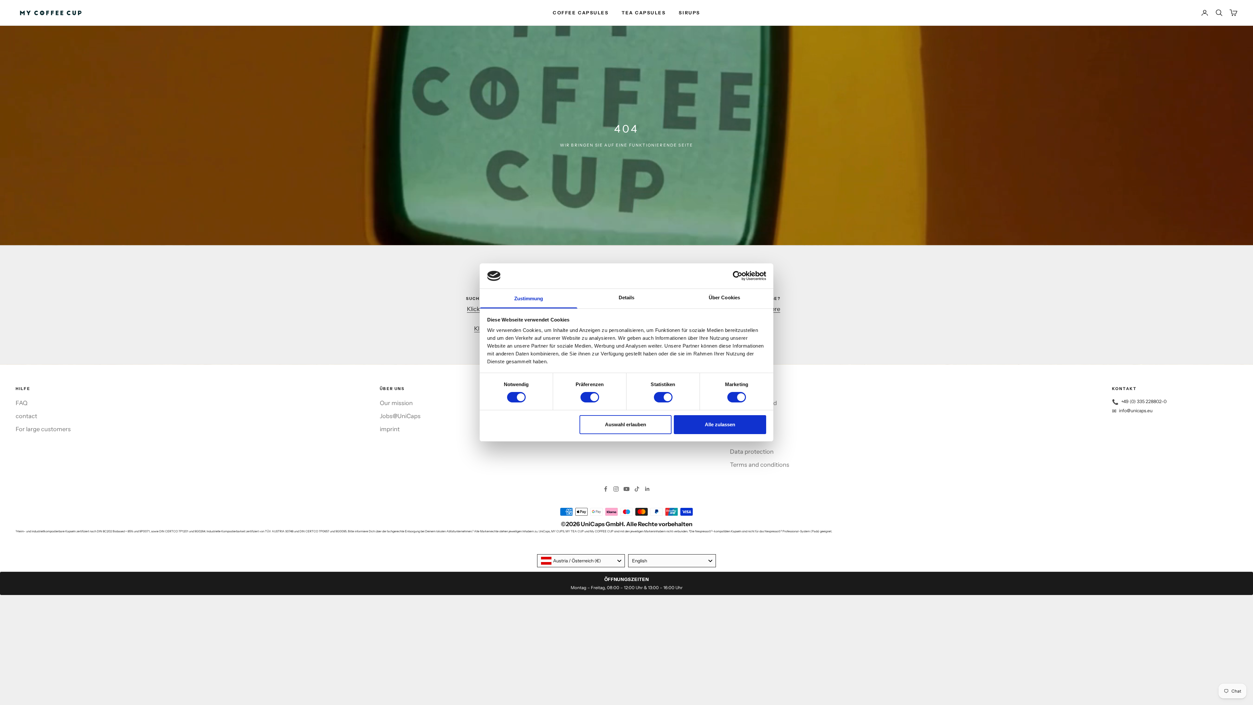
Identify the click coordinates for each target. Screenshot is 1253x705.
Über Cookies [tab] (724, 297)
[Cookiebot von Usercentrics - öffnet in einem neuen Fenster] (737, 276)
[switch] (589, 397)
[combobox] (581, 560)
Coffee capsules (581, 13)
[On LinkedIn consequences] (647, 489)
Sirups (689, 13)
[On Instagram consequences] (616, 489)
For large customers (43, 429)
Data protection (752, 451)
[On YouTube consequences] (626, 489)
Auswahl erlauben (625, 424)
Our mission (396, 403)
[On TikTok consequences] (637, 489)
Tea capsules (644, 13)
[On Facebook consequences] (605, 489)
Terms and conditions (759, 464)
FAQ (21, 403)
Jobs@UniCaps (400, 416)
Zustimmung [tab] (528, 298)
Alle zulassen (720, 424)
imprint (390, 429)
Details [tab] (627, 297)
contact (26, 416)
